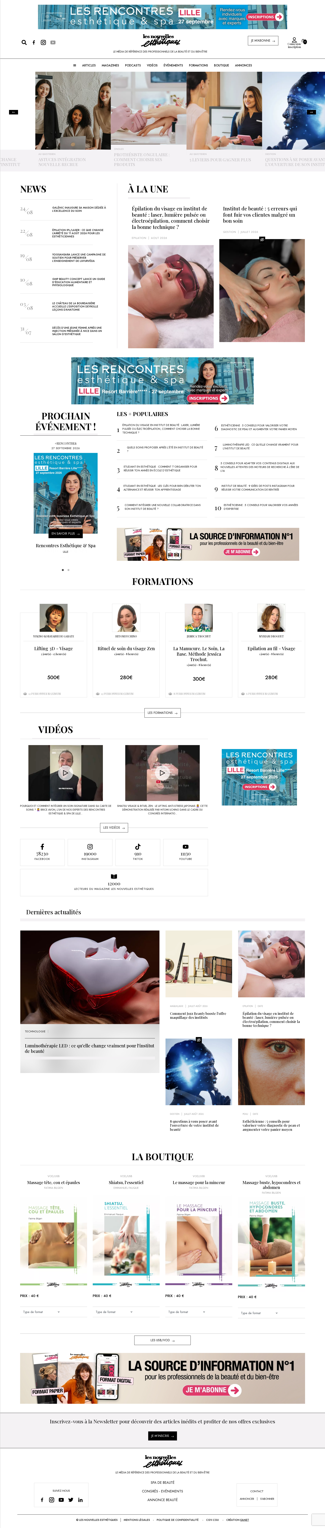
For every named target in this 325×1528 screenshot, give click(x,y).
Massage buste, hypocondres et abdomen (271, 1185)
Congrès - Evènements (162, 1491)
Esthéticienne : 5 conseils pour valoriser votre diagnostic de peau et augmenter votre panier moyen (259, 427)
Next (311, 112)
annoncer (247, 1498)
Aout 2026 (159, 237)
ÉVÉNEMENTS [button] (173, 65)
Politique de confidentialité (178, 1520)
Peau (245, 1114)
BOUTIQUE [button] (221, 65)
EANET (244, 1520)
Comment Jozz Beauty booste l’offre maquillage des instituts (198, 1015)
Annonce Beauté (162, 1500)
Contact (256, 1491)
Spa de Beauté (163, 1482)
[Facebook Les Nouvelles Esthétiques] (42, 1499)
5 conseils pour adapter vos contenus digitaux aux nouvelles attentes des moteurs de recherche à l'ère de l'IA (260, 467)
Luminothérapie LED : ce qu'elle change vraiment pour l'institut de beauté (89, 1048)
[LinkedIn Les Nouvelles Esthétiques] (80, 1499)
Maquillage (176, 1006)
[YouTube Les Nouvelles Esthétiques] (61, 1499)
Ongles (19, 149)
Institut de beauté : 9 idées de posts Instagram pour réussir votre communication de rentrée (258, 488)
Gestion (171, 154)
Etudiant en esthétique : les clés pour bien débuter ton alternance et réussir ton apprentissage (162, 488)
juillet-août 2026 (198, 1006)
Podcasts (133, 65)
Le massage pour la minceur (199, 1182)
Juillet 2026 (249, 231)
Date (260, 1006)
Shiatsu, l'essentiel (126, 1182)
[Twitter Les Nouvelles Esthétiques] (71, 1499)
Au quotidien (98, 154)
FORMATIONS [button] (198, 65)
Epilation (139, 237)
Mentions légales (137, 1520)
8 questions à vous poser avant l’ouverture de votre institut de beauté (194, 1125)
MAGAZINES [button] (110, 65)
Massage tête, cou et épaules (53, 1182)
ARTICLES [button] (89, 65)
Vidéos (152, 65)
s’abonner (267, 1498)
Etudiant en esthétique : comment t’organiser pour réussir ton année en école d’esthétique (160, 468)
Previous (13, 112)
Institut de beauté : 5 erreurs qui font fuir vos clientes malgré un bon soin (260, 214)
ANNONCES (243, 65)
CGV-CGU (212, 1520)
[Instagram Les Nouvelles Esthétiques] (51, 1499)
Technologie (249, 154)
